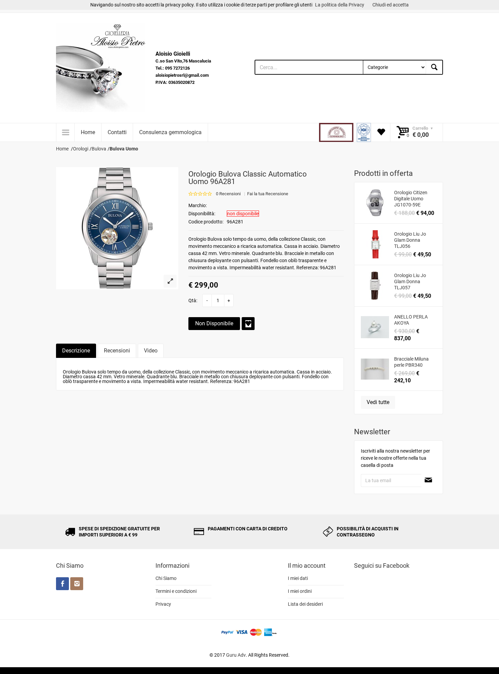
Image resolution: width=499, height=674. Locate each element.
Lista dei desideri (305, 604)
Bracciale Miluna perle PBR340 (411, 362)
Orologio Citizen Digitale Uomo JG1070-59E (410, 198)
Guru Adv (236, 655)
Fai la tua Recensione (267, 193)
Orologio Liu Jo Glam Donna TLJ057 (410, 281)
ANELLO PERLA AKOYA (411, 320)
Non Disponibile (214, 323)
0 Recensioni (228, 193)
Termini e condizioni (176, 591)
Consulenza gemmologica (170, 132)
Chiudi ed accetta (390, 4)
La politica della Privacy (339, 4)
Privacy (163, 604)
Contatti (117, 132)
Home (88, 132)
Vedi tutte (378, 402)
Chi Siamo (166, 578)
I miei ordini (300, 591)
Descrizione (76, 350)
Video (151, 350)
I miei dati (298, 578)
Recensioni (117, 350)
